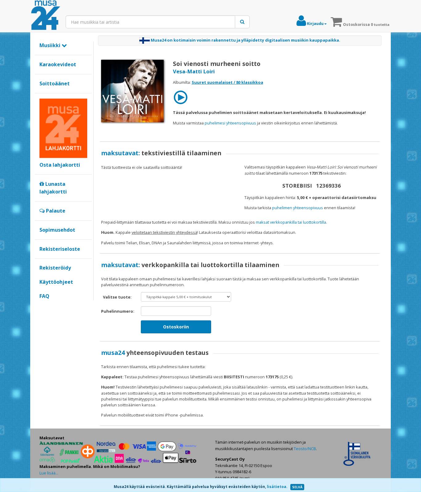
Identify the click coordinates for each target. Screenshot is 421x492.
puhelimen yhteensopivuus (297, 207)
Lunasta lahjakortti (53, 188)
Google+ (43, 306)
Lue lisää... (48, 473)
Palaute (55, 210)
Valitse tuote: (117, 297)
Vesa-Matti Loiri (194, 71)
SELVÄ (297, 487)
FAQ (44, 296)
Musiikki (50, 45)
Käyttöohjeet (56, 282)
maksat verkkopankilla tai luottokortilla (291, 222)
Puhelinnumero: (117, 311)
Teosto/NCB (305, 448)
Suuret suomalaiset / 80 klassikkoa (227, 82)
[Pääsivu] (45, 15)
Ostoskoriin (176, 327)
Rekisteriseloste (59, 249)
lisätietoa (276, 486)
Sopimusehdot (57, 229)
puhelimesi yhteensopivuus (230, 123)
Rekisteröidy (55, 267)
